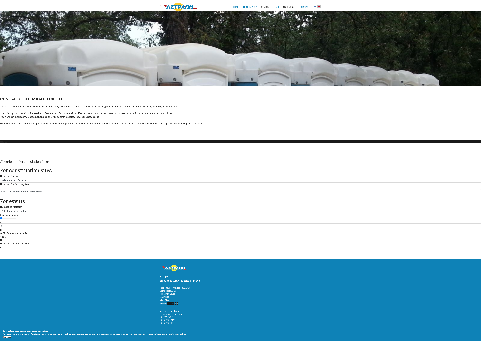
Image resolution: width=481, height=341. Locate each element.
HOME (236, 7)
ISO (277, 7)
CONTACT (304, 7)
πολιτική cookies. (178, 334)
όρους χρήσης (138, 334)
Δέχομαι (7, 337)
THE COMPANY (250, 7)
